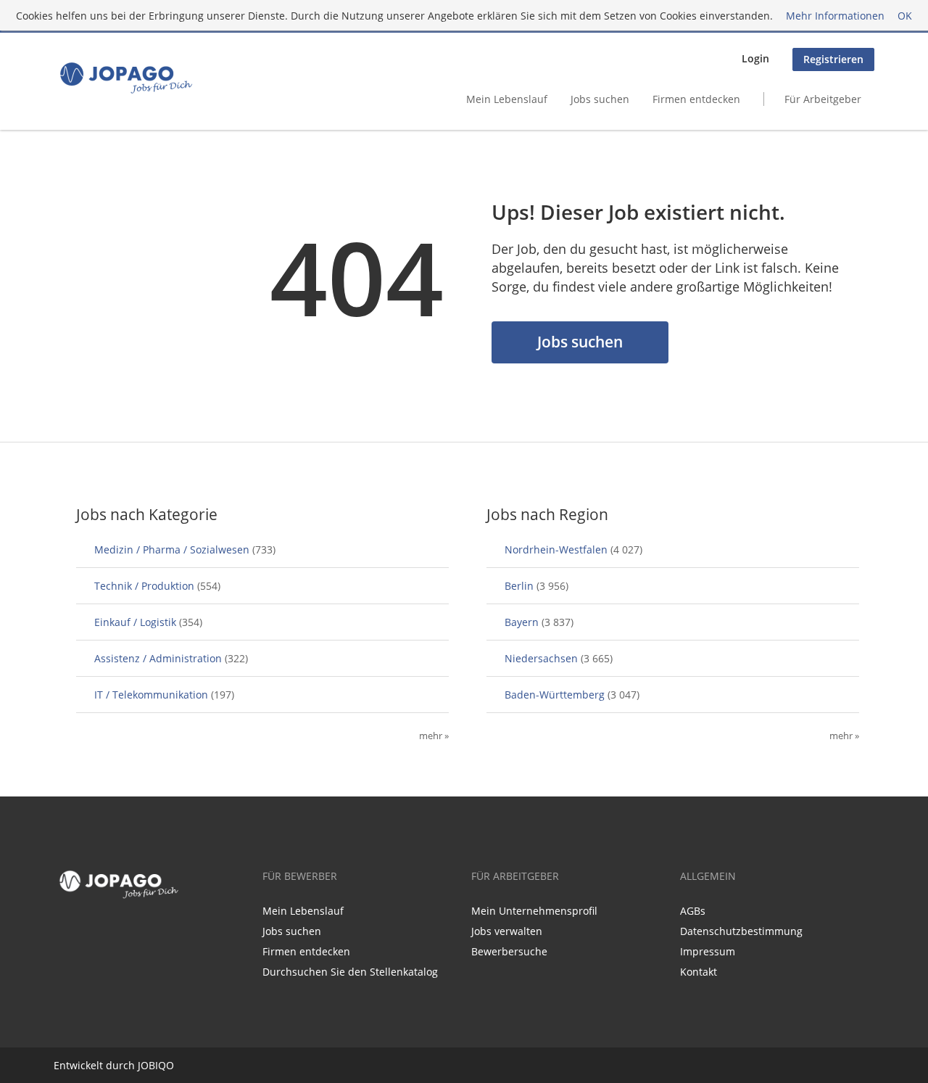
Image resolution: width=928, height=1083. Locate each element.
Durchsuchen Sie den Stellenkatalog (350, 972)
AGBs (692, 911)
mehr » (434, 736)
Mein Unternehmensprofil (534, 911)
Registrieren (833, 59)
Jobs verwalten (506, 931)
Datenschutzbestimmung (741, 931)
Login (755, 58)
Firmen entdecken (696, 99)
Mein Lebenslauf (506, 99)
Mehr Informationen (835, 15)
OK (905, 15)
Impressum (707, 951)
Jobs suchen (600, 99)
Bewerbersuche (509, 951)
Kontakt (698, 972)
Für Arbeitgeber (822, 99)
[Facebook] (62, 934)
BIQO (161, 1065)
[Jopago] (125, 77)
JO (143, 1065)
